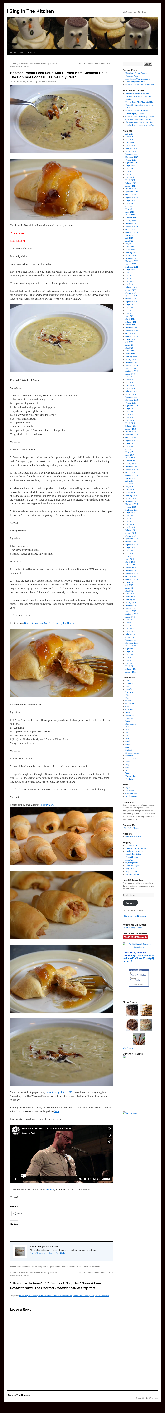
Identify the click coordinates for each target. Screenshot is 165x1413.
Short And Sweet (132, 752)
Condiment (129, 703)
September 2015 (131, 509)
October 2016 (130, 472)
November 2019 (131, 365)
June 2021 (129, 310)
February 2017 (131, 460)
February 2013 (131, 599)
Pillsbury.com (47, 804)
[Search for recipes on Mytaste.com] (130, 1113)
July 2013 (129, 585)
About (21, 52)
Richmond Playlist (132, 865)
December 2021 (131, 293)
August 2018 (130, 408)
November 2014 (131, 538)
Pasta (127, 732)
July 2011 (129, 654)
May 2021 (129, 313)
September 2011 (131, 648)
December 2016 (131, 466)
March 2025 (130, 180)
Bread (34, 1266)
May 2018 (129, 417)
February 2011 (131, 669)
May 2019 (129, 382)
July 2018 (129, 411)
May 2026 (129, 139)
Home (13, 52)
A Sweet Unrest (131, 845)
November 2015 (131, 504)
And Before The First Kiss (135, 848)
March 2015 (130, 527)
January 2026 (130, 151)
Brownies (129, 692)
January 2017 (130, 463)
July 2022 (129, 272)
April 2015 (129, 524)
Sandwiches (130, 744)
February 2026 (131, 148)
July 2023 (129, 238)
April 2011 (129, 663)
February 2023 (131, 252)
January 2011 (130, 671)
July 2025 (129, 168)
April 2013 (129, 593)
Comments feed (131, 793)
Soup (40, 1266)
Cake (127, 695)
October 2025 (130, 159)
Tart (126, 770)
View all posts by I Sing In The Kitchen (49, 1253)
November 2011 (131, 642)
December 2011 (131, 640)
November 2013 (131, 573)
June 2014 (129, 553)
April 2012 (129, 628)
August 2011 (130, 651)
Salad (127, 741)
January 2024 (130, 220)
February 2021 (131, 321)
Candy (127, 697)
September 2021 (131, 301)
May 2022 (129, 278)
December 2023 (131, 223)
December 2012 (131, 605)
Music (127, 729)
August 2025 (130, 165)
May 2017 (129, 452)
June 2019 (129, 379)
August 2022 (130, 269)
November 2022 (131, 261)
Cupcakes (129, 709)
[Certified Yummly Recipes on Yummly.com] (139, 947)
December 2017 (131, 431)
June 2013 (129, 588)
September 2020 (131, 336)
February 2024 (131, 217)
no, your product (131, 862)
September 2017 (131, 440)
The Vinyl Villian (132, 874)
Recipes (31, 52)
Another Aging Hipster (134, 851)
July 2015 (129, 515)
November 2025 (131, 157)
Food (132, 980)
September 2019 (131, 371)
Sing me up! (130, 903)
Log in (127, 787)
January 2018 (130, 428)
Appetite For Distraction (134, 854)
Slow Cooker (130, 758)
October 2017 (130, 437)
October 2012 (130, 611)
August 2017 (130, 443)
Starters (128, 767)
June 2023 (129, 240)
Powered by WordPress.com (147, 1398)
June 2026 (129, 136)
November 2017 (131, 434)
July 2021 (129, 307)
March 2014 (130, 562)
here (56, 1111)
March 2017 (130, 457)
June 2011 (129, 657)
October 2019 (130, 368)
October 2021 (130, 298)
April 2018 (129, 420)
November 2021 (131, 295)
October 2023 (130, 229)
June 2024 (129, 206)
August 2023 (130, 235)
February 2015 (131, 530)
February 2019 (131, 391)
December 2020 (131, 327)
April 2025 (129, 177)
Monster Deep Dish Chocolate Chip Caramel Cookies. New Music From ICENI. (139, 105)
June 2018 (129, 414)
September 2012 (131, 614)
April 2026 (129, 142)
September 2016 (131, 475)
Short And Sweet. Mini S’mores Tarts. (95, 63)
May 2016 (129, 486)
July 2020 (129, 342)
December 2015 (131, 501)
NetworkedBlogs (136, 970)
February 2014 (131, 564)
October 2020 (130, 333)
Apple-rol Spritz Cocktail (135, 81)
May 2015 (129, 521)
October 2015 (130, 507)
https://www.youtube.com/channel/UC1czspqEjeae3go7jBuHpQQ (138, 958)
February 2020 (131, 356)
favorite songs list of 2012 (59, 1092)
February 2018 (131, 426)
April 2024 (129, 212)
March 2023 (130, 249)
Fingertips (129, 859)
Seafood (128, 750)
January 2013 (130, 602)
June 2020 (129, 345)
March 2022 (130, 284)
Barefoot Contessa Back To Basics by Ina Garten (49, 623)
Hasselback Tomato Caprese (136, 73)
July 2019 (129, 376)
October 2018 (130, 402)
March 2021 (130, 319)
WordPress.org (131, 796)
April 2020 (129, 350)
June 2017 (129, 449)
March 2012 (130, 631)
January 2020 (130, 359)
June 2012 (129, 622)
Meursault (73, 1266)
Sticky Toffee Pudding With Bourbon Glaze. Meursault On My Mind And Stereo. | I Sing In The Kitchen (64, 1295)
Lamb (127, 721)
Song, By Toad (131, 871)
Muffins (128, 726)
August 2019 (130, 373)
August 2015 (130, 512)
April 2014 (129, 559)
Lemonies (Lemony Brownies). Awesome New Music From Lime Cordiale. (138, 96)
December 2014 (131, 535)
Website (50, 1189)
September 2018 (131, 405)
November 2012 (131, 608)
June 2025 (129, 171)
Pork (127, 738)
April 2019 (129, 385)
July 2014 (129, 550)
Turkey (128, 773)
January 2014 (130, 567)
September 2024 (131, 197)
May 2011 (129, 660)
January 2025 (130, 185)
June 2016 (129, 483)
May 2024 (129, 209)
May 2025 (129, 174)
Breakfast (129, 689)
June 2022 (129, 275)
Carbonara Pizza (131, 76)
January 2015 (130, 533)
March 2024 (130, 214)
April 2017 (129, 454)
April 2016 (129, 489)
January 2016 (130, 498)
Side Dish (129, 755)
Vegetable (129, 778)
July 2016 (129, 481)
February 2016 (131, 495)
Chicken (128, 700)
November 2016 (131, 469)
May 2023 (129, 243)
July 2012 (129, 619)
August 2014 (130, 547)
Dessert (128, 712)
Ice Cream (129, 718)
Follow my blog (138, 984)
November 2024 (131, 191)
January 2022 (130, 290)
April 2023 (129, 246)
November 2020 (131, 330)
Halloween (129, 715)
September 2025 (131, 162)
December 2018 (131, 397)
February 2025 (131, 183)
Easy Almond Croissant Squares (137, 78)
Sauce (127, 747)
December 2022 (131, 258)
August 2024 (130, 200)
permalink (96, 1266)
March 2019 (130, 388)
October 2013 (130, 576)
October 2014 (130, 541)
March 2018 (130, 423)
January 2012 (130, 637)
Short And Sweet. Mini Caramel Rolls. (140, 84)
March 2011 (130, 666)
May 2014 (129, 556)
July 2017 (129, 446)
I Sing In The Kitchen (30, 10)
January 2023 (130, 255)
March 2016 (130, 492)
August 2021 (130, 304)
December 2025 (131, 154)
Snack (127, 761)
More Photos (128, 1048)
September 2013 (131, 579)
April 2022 (129, 281)
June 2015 (129, 518)
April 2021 (129, 316)
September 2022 (131, 266)
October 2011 (130, 645)
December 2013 (131, 570)
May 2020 (129, 347)
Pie (126, 735)
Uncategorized (130, 776)
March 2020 (130, 353)
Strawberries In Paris (133, 836)
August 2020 (130, 339)
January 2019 (130, 394)
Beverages (129, 683)
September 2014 (131, 544)
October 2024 (130, 194)
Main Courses (130, 723)
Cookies (128, 706)
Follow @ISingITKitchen (132, 927)
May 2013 (129, 590)
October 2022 (130, 264)
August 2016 (130, 478)
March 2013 (130, 596)
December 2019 (131, 362)
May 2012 (129, 625)
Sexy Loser (129, 868)
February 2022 (131, 287)
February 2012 (131, 634)
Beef (127, 680)
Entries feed (129, 790)
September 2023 (131, 232)
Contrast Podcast (60, 1266)
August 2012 (130, 616)
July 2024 (129, 203)
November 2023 (131, 226)
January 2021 (130, 324)
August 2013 (130, 582)
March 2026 (130, 145)
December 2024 (131, 188)
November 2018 (131, 400)
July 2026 (129, 133)
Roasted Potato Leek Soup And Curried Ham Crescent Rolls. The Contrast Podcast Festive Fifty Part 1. (59, 74)
